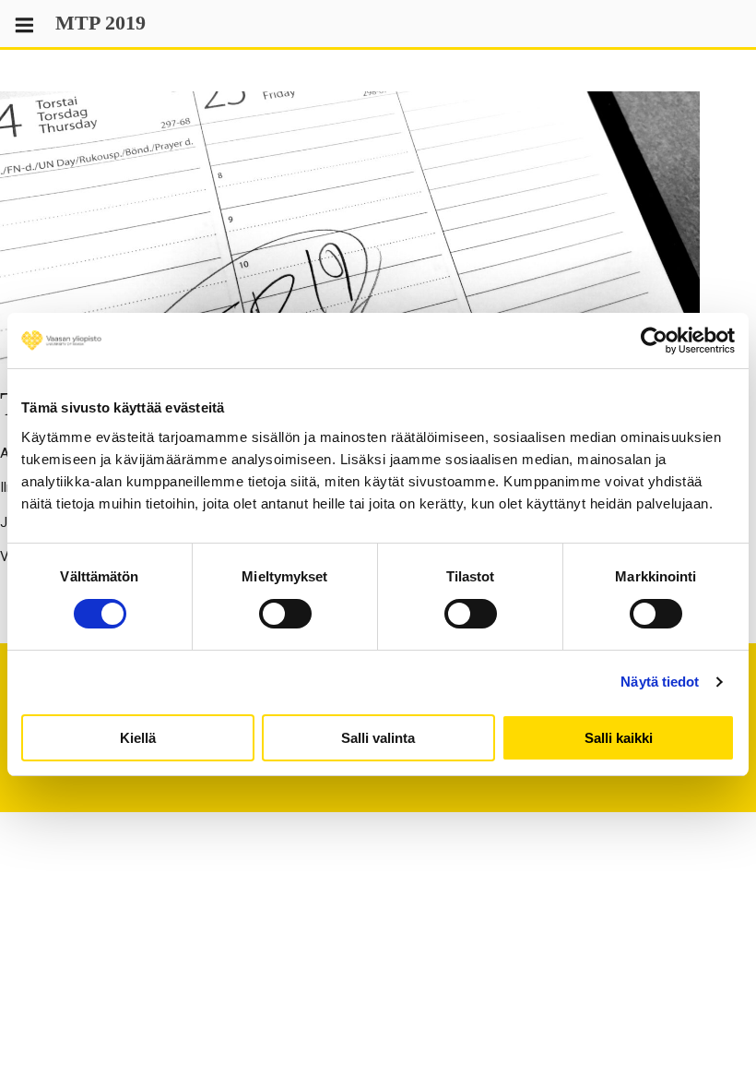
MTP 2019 (100, 22)
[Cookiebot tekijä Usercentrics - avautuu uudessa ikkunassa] (654, 340)
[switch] (285, 613)
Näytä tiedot (659, 681)
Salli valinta (378, 738)
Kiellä (138, 738)
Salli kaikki (619, 738)
